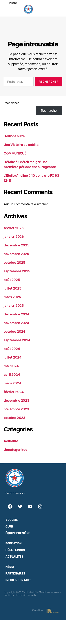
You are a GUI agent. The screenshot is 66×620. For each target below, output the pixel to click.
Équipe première (18, 533)
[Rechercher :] (18, 82)
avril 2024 (12, 375)
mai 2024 (11, 366)
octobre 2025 (14, 262)
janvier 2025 (14, 306)
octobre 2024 (14, 331)
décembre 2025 (16, 245)
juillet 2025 (12, 288)
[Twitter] (20, 506)
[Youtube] (30, 506)
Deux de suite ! (15, 136)
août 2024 (12, 349)
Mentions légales (49, 592)
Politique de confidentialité (20, 595)
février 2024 (14, 392)
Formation (14, 543)
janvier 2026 (14, 237)
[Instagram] (40, 506)
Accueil (12, 519)
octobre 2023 (14, 418)
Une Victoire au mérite (21, 145)
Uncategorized (15, 450)
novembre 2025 (16, 254)
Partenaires (15, 573)
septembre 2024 (17, 340)
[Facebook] (10, 506)
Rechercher (11, 103)
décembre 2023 (16, 400)
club (9, 526)
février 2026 (14, 228)
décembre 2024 (16, 314)
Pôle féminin (15, 550)
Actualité (11, 441)
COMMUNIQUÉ (15, 153)
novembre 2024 (16, 323)
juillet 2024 (12, 357)
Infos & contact (18, 580)
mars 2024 (12, 383)
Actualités (14, 556)
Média (10, 566)
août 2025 (12, 280)
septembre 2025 (17, 271)
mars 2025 (12, 297)
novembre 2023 (16, 409)
